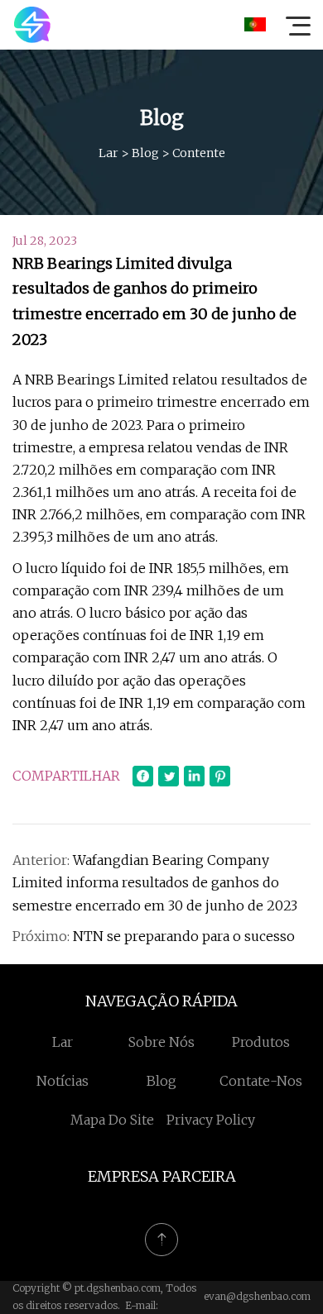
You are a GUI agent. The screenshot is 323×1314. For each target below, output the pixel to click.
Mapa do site (112, 1119)
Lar (108, 153)
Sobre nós (161, 1042)
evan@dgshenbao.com (257, 1296)
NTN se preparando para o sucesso (184, 936)
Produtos (261, 1042)
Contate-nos (260, 1081)
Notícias (62, 1081)
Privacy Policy (210, 1119)
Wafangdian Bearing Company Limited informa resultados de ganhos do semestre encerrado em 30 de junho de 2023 (154, 882)
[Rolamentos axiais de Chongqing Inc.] (32, 25)
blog (145, 153)
